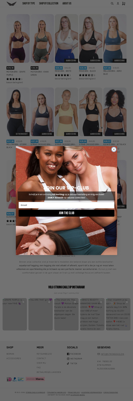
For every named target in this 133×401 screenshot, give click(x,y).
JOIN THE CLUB (66, 213)
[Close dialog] (114, 149)
